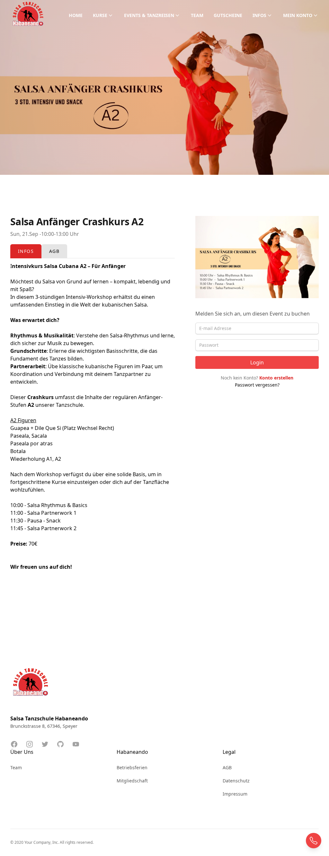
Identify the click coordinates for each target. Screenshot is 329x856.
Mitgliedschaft (132, 781)
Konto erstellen (276, 378)
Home (76, 15)
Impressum (235, 794)
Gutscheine (228, 15)
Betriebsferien (132, 767)
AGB (227, 767)
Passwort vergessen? (257, 385)
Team (197, 15)
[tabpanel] (92, 428)
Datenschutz (236, 781)
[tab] (25, 251)
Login (257, 362)
